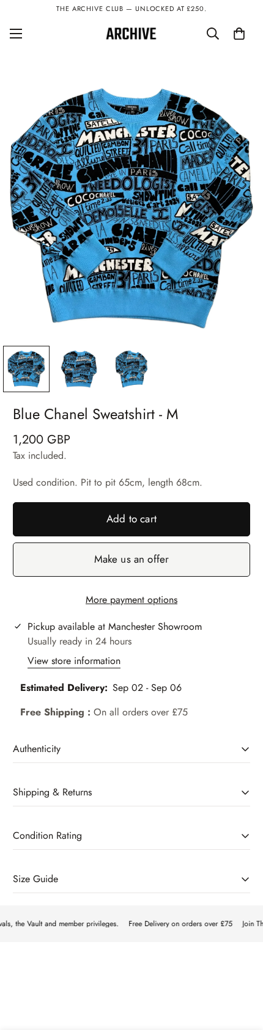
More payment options (131, 600)
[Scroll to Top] (241, 965)
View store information (74, 661)
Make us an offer (131, 559)
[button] (239, 34)
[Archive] (131, 33)
